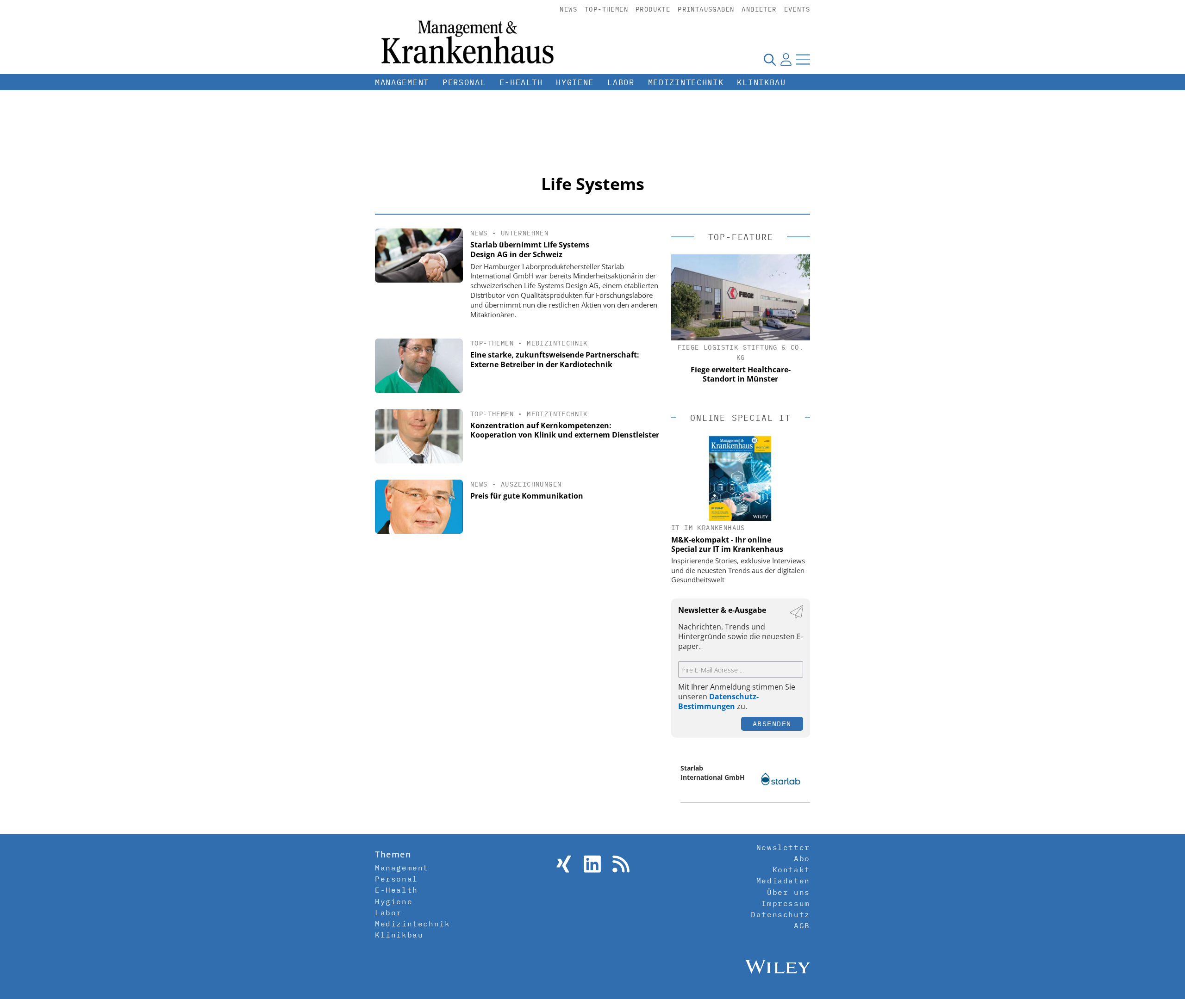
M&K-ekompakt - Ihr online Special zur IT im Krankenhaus (727, 544)
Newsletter (783, 847)
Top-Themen (606, 9)
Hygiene (575, 82)
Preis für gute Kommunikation (526, 496)
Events (797, 9)
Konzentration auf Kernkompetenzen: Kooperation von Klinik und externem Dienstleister (564, 430)
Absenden (772, 723)
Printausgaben (706, 9)
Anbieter (759, 9)
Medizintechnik (686, 82)
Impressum (785, 903)
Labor (621, 82)
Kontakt (791, 869)
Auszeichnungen (531, 484)
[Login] (786, 59)
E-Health (521, 82)
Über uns (788, 892)
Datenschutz (780, 914)
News (568, 9)
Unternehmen (525, 233)
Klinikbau (761, 82)
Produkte (653, 9)
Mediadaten (783, 880)
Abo (802, 858)
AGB (802, 925)
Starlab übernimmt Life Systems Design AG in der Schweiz (529, 249)
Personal (464, 82)
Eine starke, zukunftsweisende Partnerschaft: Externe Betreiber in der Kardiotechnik (554, 360)
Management (402, 82)
